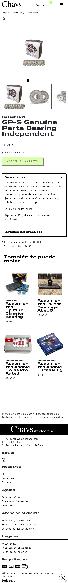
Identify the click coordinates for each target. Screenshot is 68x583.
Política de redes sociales (19, 524)
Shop (4, 474)
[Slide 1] (32, 80)
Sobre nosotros (11, 478)
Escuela (6, 482)
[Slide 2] (36, 80)
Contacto (7, 505)
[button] (61, 4)
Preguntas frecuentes (15, 501)
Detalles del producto (23, 232)
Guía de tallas (11, 497)
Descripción (15, 177)
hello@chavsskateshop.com (22, 438)
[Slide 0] (28, 80)
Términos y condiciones (16, 520)
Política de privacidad (16, 547)
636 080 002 (13, 442)
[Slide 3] (40, 80)
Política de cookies (14, 551)
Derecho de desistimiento (18, 528)
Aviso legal (9, 543)
